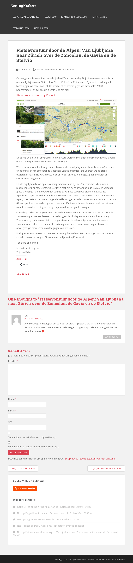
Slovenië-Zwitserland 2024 (26, 17)
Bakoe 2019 (50, 17)
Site (10, 421)
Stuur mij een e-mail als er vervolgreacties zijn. (32, 437)
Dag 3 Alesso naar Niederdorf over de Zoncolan (59, 525)
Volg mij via (22, 488)
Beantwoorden (112, 337)
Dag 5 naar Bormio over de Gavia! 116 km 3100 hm (52, 519)
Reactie (13, 361)
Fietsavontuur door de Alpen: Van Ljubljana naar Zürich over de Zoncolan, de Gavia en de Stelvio (66, 533)
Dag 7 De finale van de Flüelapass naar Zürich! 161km (62, 506)
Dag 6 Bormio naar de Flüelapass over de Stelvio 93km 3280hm (58, 513)
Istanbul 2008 (41, 28)
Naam (12, 399)
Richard (39, 69)
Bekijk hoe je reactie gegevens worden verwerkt (90, 458)
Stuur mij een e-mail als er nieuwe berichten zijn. (33, 446)
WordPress (120, 559)
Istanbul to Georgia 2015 (74, 17)
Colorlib (101, 559)
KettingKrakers (23, 6)
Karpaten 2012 (99, 17)
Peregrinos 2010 (21, 28)
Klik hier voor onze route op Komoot (35, 95)
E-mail (12, 410)
